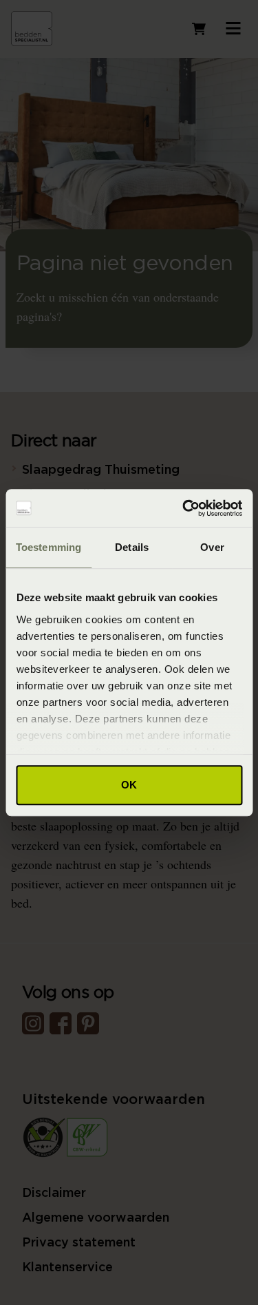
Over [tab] (212, 547)
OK (129, 785)
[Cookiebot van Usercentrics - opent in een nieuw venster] (183, 508)
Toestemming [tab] (48, 547)
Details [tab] (132, 547)
